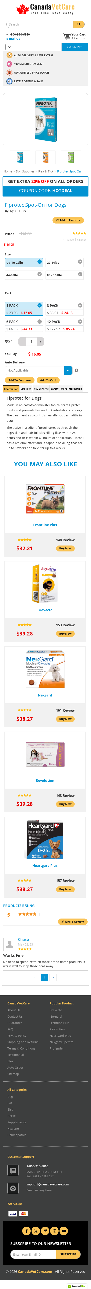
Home (8, 171)
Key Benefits (41, 388)
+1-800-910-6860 (18, 34)
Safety (54, 388)
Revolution (57, 1029)
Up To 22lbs (14, 263)
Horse (11, 1116)
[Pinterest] (45, 1231)
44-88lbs (12, 275)
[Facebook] (26, 1231)
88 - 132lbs (54, 275)
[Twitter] (36, 1231)
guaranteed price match (31, 72)
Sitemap (13, 1074)
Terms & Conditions (21, 1048)
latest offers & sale (28, 81)
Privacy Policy (16, 1036)
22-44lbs (53, 263)
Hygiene (13, 1129)
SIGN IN (75, 47)
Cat (9, 1103)
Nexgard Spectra (61, 1042)
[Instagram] (54, 1231)
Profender (57, 1048)
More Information (71, 388)
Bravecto (56, 1010)
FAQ (10, 1029)
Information (11, 388)
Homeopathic (16, 1135)
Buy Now (65, 548)
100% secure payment (29, 64)
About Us (13, 1010)
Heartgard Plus (60, 1036)
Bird (10, 1109)
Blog (10, 1061)
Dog (10, 1097)
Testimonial (15, 1055)
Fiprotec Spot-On (69, 171)
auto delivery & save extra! (33, 55)
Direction (26, 388)
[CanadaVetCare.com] (45, 9)
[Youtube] (63, 1231)
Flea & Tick (45, 171)
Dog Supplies (25, 171)
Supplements (16, 1122)
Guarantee (14, 1023)
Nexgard (56, 1016)
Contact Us (15, 1016)
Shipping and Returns (23, 1042)
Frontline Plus (59, 1023)
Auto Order (15, 1067)
